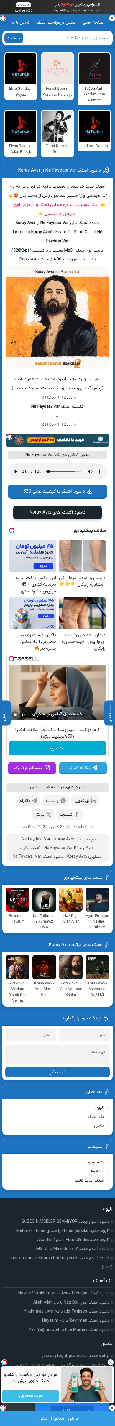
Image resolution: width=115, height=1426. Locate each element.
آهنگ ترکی (31, 848)
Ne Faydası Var (36, 839)
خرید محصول (30, 1396)
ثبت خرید (58, 748)
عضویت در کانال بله (72, 1411)
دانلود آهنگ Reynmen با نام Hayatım (75, 1320)
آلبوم (99, 1107)
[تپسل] (9, 437)
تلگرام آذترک (79, 768)
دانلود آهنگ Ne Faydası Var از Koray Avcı (59, 170)
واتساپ (52, 801)
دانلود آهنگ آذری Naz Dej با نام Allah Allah (71, 1302)
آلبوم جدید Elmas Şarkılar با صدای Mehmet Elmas (62, 1231)
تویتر (40, 814)
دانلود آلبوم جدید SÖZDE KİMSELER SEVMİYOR (65, 1221)
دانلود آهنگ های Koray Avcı (57, 512)
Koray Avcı (64, 839)
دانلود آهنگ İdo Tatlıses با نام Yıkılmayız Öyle (66, 1311)
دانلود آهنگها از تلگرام (57, 1419)
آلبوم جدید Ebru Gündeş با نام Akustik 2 (73, 1240)
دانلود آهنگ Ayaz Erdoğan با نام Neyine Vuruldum (63, 1293)
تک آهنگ (80, 827)
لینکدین (82, 801)
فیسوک (66, 814)
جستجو (13, 38)
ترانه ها (97, 1171)
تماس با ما (21, 22)
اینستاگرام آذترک (28, 768)
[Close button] (111, 1362)
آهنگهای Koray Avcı (85, 856)
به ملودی (96, 1162)
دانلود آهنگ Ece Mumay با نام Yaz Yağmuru (69, 1330)
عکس (99, 1126)
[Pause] (15, 714)
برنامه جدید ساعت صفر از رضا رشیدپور (75, 1356)
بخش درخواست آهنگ (56, 22)
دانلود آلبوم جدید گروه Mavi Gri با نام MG (72, 1249)
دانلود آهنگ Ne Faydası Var (38, 856)
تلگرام (24, 801)
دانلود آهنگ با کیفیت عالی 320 (54, 491)
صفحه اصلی (93, 22)
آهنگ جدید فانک (89, 1180)
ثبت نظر (57, 1072)
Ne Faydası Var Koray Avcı (69, 848)
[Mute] (23, 714)
